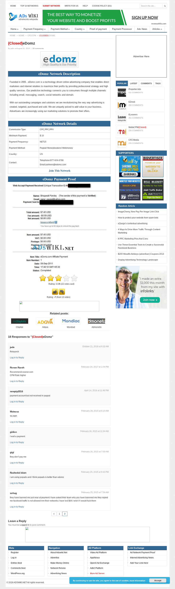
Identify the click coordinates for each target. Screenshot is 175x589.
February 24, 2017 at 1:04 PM (95, 367)
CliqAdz (19, 327)
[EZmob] (122, 105)
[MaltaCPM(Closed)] (122, 131)
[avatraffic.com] (153, 189)
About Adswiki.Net (58, 552)
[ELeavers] (122, 118)
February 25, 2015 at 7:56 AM (95, 492)
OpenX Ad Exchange (99, 563)
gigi (12, 452)
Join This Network (59, 170)
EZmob (132, 102)
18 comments (38, 48)
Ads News (142, 29)
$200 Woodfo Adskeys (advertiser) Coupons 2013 (141, 254)
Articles (157, 29)
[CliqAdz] (19, 324)
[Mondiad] (71, 324)
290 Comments (136, 105)
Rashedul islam (18, 472)
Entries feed (16, 563)
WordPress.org (18, 573)
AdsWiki (24, 17)
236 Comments (136, 130)
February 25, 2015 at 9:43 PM (95, 472)
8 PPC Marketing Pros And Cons (133, 239)
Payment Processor (122, 29)
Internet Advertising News (142, 557)
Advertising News (58, 573)
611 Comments (136, 92)
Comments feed (18, 568)
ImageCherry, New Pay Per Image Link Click (138, 211)
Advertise (54, 557)
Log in (14, 557)
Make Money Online (59, 563)
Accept (157, 580)
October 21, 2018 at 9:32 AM (95, 346)
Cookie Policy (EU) (102, 6)
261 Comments (136, 118)
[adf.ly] (129, 166)
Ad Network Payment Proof (142, 552)
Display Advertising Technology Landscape (138, 260)
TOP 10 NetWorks (29, 6)
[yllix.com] (129, 189)
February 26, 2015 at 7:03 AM (95, 451)
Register (15, 552)
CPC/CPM (32, 35)
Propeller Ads (135, 89)
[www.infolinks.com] (141, 287)
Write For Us (71, 6)
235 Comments (136, 143)
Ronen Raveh (17, 367)
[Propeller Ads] (122, 93)
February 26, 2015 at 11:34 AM (94, 431)
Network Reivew (58, 568)
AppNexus (95, 557)
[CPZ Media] (122, 143)
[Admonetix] (96, 324)
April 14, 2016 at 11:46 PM (96, 390)
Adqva (45, 327)
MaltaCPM (137, 127)
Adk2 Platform (96, 568)
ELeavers (133, 114)
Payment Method (60, 29)
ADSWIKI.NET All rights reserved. (29, 582)
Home (13, 6)
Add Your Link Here (139, 563)
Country (79, 29)
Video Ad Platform (98, 552)
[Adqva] (45, 324)
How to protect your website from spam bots (138, 217)
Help (85, 6)
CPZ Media (134, 140)
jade (12, 48)
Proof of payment (98, 29)
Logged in (24, 525)
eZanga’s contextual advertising (132, 223)
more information (137, 580)
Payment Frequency (34, 29)
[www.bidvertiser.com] (153, 166)
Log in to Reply (17, 357)
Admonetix (97, 327)
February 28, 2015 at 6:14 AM (95, 411)
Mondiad (71, 327)
